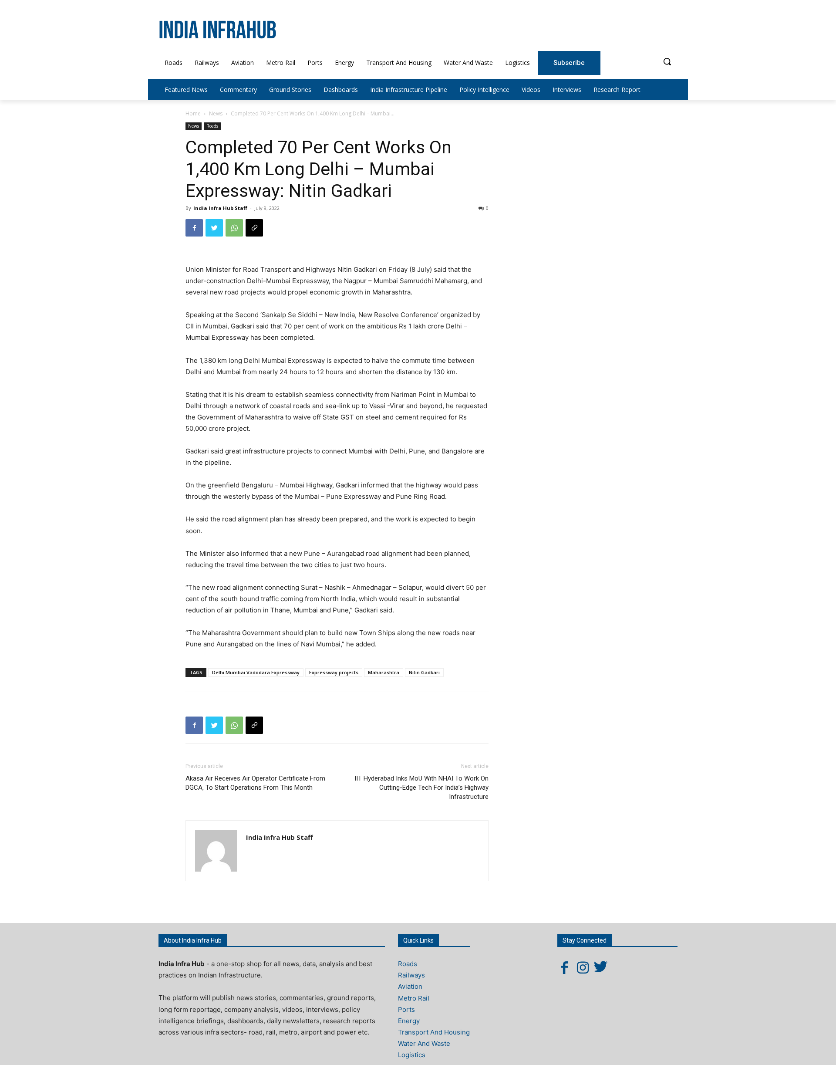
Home (193, 113)
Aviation (410, 986)
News (215, 113)
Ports (406, 1009)
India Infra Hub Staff (220, 208)
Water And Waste (424, 1043)
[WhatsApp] (234, 228)
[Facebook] (194, 228)
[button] (667, 61)
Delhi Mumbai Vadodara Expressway (256, 672)
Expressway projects (333, 672)
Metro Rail (413, 998)
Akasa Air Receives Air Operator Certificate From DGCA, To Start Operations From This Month (255, 782)
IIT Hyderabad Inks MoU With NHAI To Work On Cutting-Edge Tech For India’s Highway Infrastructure (421, 787)
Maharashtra (383, 672)
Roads (212, 126)
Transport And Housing (434, 1032)
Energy (409, 1021)
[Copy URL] (254, 228)
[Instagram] (583, 967)
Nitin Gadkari (424, 672)
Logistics (411, 1055)
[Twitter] (214, 228)
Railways (411, 975)
